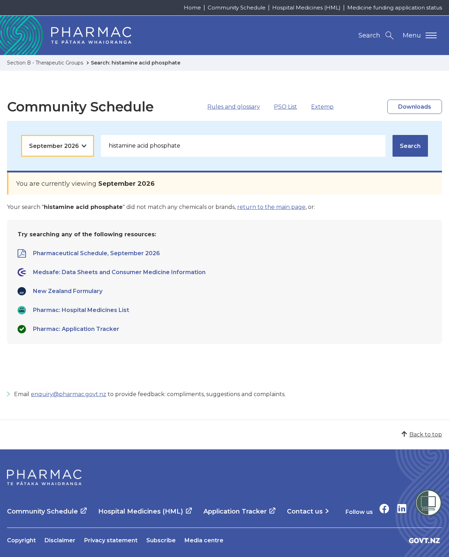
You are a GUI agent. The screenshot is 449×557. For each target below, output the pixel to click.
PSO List (285, 106)
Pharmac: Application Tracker (76, 329)
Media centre (204, 540)
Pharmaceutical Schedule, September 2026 (96, 253)
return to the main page (271, 207)
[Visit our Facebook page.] (384, 508)
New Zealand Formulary (67, 291)
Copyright (21, 540)
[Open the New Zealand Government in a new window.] (424, 540)
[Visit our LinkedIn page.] (402, 508)
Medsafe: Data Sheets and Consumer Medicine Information (119, 272)
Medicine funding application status (394, 7)
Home (192, 7)
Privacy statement (111, 540)
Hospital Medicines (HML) (306, 7)
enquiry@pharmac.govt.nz (68, 394)
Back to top (425, 434)
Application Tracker (235, 511)
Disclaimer (60, 540)
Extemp (322, 106)
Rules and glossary (233, 106)
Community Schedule (237, 7)
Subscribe (161, 540)
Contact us (305, 511)
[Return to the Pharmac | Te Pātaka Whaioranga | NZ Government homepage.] (44, 477)
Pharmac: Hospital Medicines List (81, 310)
